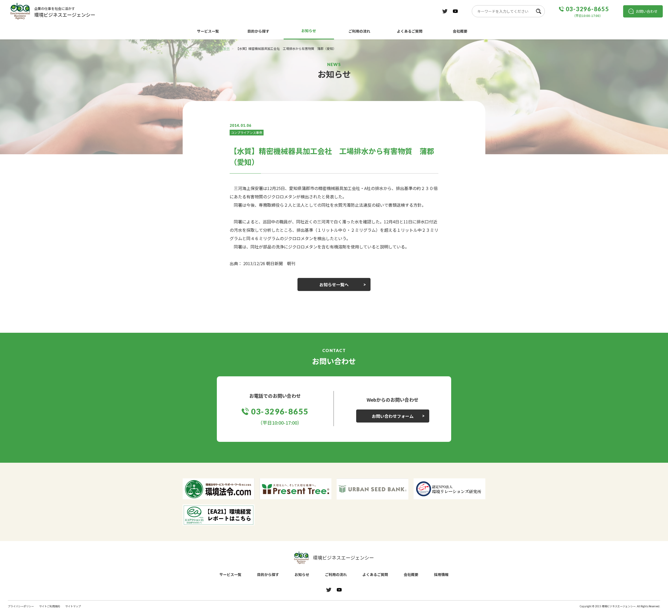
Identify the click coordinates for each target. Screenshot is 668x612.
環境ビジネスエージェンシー (343, 557)
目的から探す (258, 31)
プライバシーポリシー (21, 606)
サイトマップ (73, 606)
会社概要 (460, 31)
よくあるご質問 (409, 31)
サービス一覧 (208, 31)
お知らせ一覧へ (334, 284)
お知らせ (308, 30)
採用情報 (441, 574)
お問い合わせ (647, 11)
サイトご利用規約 (49, 606)
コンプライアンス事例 (246, 132)
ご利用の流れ (359, 31)
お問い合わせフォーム (393, 416)
